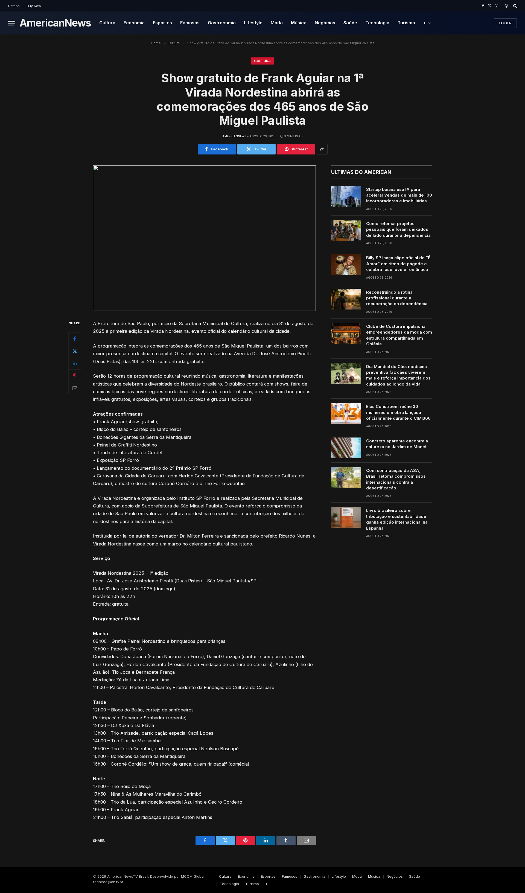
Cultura (107, 22)
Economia (134, 22)
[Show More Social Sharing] (322, 149)
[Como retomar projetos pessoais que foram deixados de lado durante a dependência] (346, 230)
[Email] (74, 388)
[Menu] (11, 23)
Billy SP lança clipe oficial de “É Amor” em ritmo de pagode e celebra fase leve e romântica (398, 263)
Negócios (325, 22)
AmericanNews (234, 136)
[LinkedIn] (74, 363)
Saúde (350, 22)
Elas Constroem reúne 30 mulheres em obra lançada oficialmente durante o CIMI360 (398, 412)
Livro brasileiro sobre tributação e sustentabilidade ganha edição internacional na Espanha (397, 519)
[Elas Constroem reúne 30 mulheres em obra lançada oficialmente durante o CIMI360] (346, 413)
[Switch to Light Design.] (507, 6)
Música (299, 22)
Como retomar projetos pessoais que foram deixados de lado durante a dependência (398, 229)
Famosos (190, 22)
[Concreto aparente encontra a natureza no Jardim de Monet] (346, 447)
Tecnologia (377, 22)
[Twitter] (74, 351)
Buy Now (34, 6)
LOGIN (505, 23)
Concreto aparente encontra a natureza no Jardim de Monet (397, 443)
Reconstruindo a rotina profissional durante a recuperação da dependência (396, 298)
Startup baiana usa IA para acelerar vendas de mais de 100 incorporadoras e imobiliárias (399, 195)
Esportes (162, 22)
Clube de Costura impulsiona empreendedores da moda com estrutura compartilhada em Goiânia (399, 335)
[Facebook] (74, 338)
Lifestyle (253, 22)
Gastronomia (222, 22)
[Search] (514, 5)
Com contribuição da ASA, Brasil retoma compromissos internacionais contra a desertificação (396, 479)
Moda (277, 22)
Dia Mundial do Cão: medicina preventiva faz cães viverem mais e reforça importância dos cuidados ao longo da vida (398, 375)
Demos (14, 6)
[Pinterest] (74, 375)
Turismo (406, 22)
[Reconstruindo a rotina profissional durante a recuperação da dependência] (346, 299)
